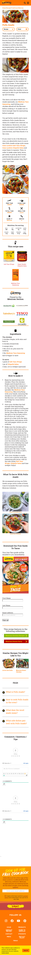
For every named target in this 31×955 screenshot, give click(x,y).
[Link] (19, 774)
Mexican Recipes (9, 930)
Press (9, 936)
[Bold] (4, 774)
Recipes (8, 8)
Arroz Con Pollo (7, 670)
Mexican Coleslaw (15, 534)
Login (26, 763)
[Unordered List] (13, 774)
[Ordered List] (11, 774)
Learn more (5, 953)
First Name (6, 598)
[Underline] (8, 774)
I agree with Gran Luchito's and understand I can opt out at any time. (16, 897)
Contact (9, 933)
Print (19, 29)
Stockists (22, 933)
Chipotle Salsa (15, 463)
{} (21, 773)
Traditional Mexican (17, 8)
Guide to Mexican (22, 930)
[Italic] (6, 774)
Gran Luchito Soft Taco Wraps (13, 145)
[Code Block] (17, 774)
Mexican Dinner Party (14, 641)
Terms (15, 940)
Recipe (6, 29)
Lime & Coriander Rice (15, 512)
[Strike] (10, 774)
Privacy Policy (22, 937)
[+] (23, 773)
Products (22, 927)
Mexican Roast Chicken (21, 671)
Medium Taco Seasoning (15, 353)
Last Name (6, 605)
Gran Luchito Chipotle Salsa (13, 148)
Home (4, 8)
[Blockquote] (15, 774)
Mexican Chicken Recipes (15, 636)
